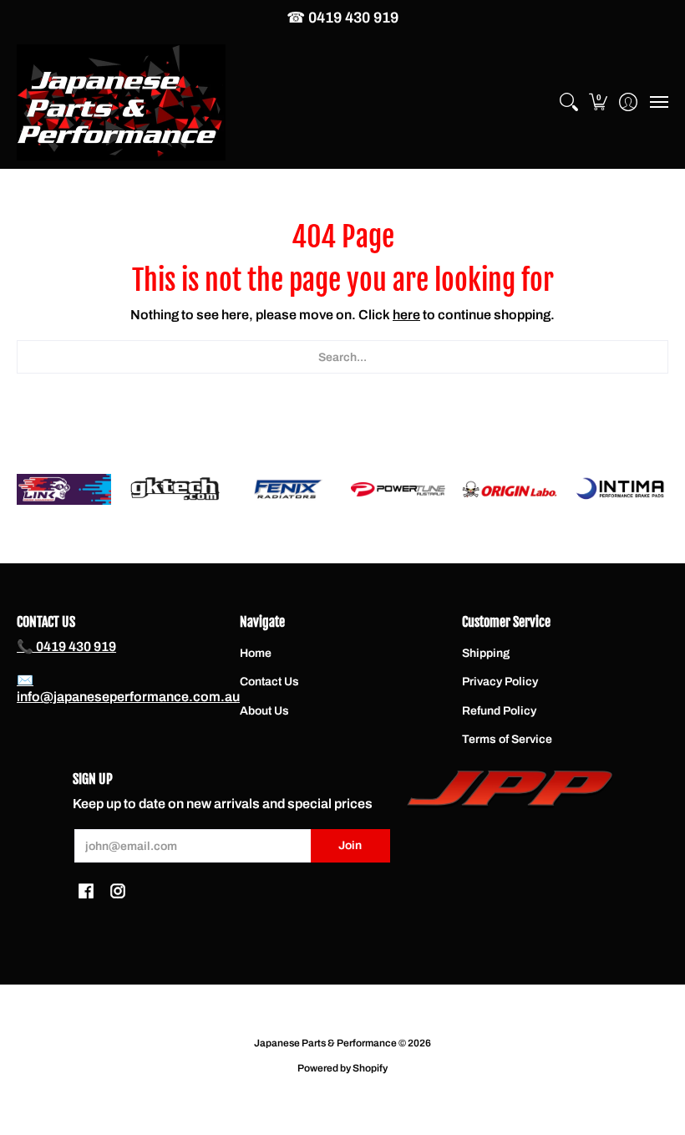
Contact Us (269, 681)
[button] (598, 102)
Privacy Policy (500, 681)
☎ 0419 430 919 (342, 17)
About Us (264, 711)
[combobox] (342, 357)
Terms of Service (507, 739)
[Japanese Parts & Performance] (121, 102)
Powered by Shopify (342, 1068)
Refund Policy (499, 711)
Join (350, 845)
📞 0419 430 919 (66, 646)
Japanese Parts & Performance (325, 1043)
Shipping (486, 653)
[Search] (568, 102)
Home (255, 653)
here (406, 315)
